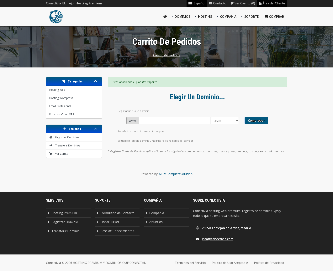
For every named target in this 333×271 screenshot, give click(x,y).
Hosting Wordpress (61, 98)
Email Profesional (60, 106)
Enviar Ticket (109, 222)
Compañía (228, 16)
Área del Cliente (273, 3)
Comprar (276, 16)
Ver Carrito (61, 153)
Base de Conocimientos (117, 231)
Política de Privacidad (269, 263)
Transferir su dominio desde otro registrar (142, 131)
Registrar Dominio (64, 222)
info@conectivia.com (217, 239)
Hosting (205, 16)
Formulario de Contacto (117, 213)
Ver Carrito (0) (245, 3)
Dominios (182, 16)
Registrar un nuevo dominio (133, 111)
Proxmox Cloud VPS (61, 114)
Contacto (219, 3)
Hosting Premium (64, 213)
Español (199, 3)
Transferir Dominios (67, 145)
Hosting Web (57, 89)
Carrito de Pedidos (166, 55)
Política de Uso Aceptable (230, 263)
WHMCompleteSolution (175, 174)
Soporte (251, 16)
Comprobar (256, 120)
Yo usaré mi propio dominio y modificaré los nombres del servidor (155, 140)
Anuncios (156, 222)
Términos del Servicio (190, 263)
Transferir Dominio (65, 231)
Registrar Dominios (66, 137)
